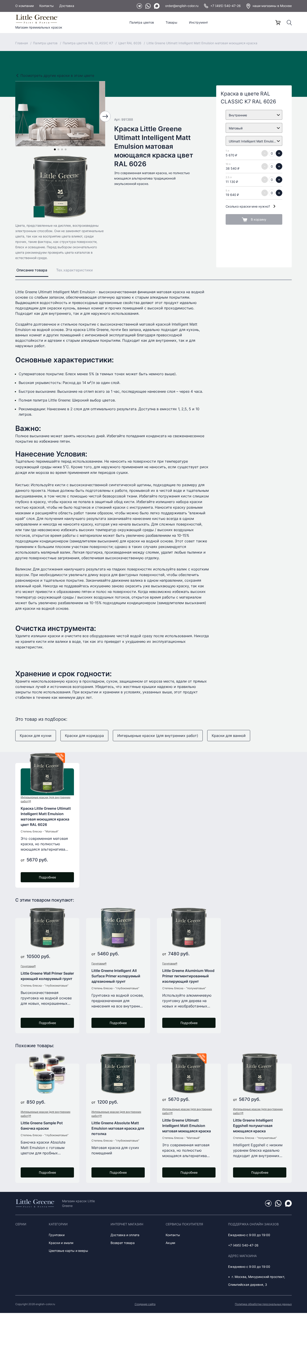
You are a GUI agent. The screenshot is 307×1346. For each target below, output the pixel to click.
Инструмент (198, 22)
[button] (55, 149)
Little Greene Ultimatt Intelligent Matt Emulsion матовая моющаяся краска (186, 1125)
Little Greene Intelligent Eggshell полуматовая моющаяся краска (253, 1125)
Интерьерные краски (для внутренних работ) (157, 735)
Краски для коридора (84, 735)
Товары (171, 22)
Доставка (66, 6)
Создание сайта (145, 1304)
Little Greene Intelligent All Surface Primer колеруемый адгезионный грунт (115, 976)
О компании (24, 6)
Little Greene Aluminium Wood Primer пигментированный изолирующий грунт (188, 976)
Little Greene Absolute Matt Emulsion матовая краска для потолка (117, 1128)
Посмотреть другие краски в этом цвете (57, 75)
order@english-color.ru (181, 6)
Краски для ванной (229, 735)
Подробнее (47, 877)
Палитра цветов (141, 22)
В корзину (258, 219)
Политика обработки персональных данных (263, 1304)
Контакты (46, 6)
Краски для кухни (35, 735)
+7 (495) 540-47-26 (225, 6)
